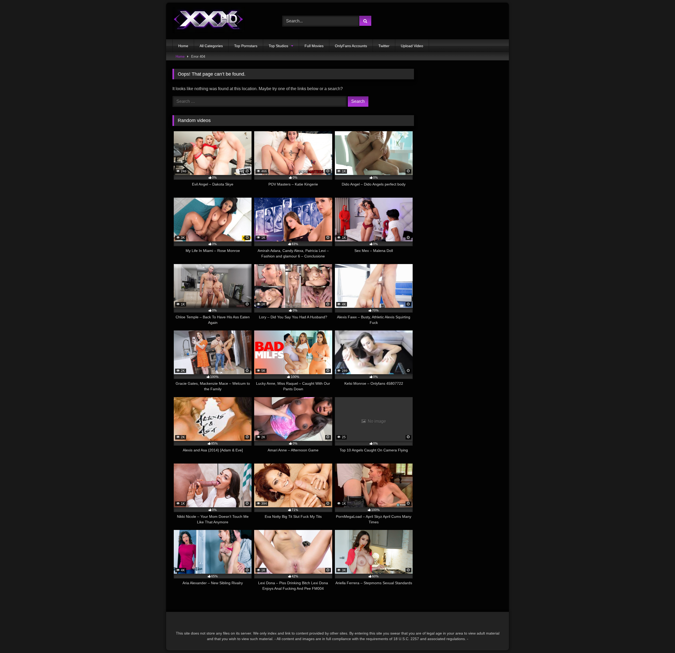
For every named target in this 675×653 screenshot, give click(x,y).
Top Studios (278, 46)
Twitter (383, 46)
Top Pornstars (245, 46)
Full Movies (314, 46)
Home (183, 46)
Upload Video (412, 46)
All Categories (211, 46)
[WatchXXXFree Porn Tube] (208, 21)
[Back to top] (658, 637)
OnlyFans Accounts (351, 46)
